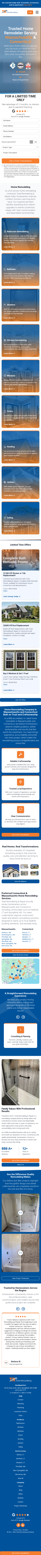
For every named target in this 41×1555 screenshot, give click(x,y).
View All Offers (20, 700)
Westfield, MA (7, 941)
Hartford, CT (26, 935)
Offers (20, 1494)
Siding (20, 1447)
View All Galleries (20, 881)
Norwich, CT (26, 941)
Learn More (7, 644)
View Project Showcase (20, 1278)
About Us (20, 1165)
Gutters (20, 1443)
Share (5, 591)
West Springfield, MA (9, 943)
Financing (20, 1407)
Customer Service (20, 1411)
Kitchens (20, 1427)
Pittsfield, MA (6, 937)
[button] (17, 1017)
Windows (20, 1431)
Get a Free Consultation (20, 1553)
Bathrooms (20, 1423)
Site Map (25, 1530)
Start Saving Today (10, 596)
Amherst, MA (6, 932)
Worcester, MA (7, 946)
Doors (20, 1435)
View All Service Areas (20, 955)
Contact (20, 1400)
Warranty (20, 1404)
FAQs (20, 1415)
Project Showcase (20, 1506)
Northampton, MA (8, 935)
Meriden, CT (26, 937)
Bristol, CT (26, 932)
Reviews (20, 1498)
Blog (20, 1490)
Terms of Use (35, 175)
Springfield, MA (7, 939)
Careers (20, 1502)
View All (20, 1478)
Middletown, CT (27, 939)
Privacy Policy (10, 176)
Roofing (20, 1439)
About (20, 1486)
